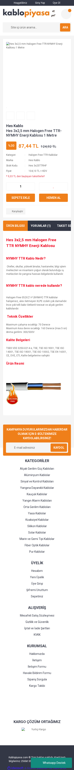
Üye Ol (56, 2)
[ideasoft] (15, 768)
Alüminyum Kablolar (37, 475)
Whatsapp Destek (54, 762)
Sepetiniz (37, 596)
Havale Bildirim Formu (37, 673)
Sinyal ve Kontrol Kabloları (37, 481)
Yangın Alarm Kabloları (37, 500)
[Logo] (30, 13)
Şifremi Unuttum (37, 590)
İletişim (37, 660)
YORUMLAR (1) (41, 225)
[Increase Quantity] (32, 186)
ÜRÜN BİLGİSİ (15, 225)
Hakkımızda (37, 653)
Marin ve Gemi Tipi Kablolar (37, 539)
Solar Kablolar (37, 532)
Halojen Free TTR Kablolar (43, 154)
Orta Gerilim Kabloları (37, 507)
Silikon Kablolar (37, 526)
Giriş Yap (40, 2)
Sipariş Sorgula (37, 679)
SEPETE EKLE (21, 197)
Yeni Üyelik (37, 577)
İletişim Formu (37, 666)
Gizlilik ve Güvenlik (37, 622)
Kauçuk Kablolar (37, 494)
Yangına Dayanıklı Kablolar (37, 487)
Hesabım (37, 570)
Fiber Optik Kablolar (37, 545)
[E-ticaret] (36, 768)
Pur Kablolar (37, 551)
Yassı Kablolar (37, 513)
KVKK (37, 634)
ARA (65, 27)
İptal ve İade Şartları (37, 628)
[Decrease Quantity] (9, 186)
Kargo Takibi (37, 685)
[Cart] (66, 14)
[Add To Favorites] (53, 186)
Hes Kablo (14, 126)
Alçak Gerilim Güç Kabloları (37, 468)
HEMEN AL (53, 197)
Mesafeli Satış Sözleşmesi (37, 615)
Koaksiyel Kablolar (37, 519)
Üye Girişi (37, 583)
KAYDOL (58, 447)
